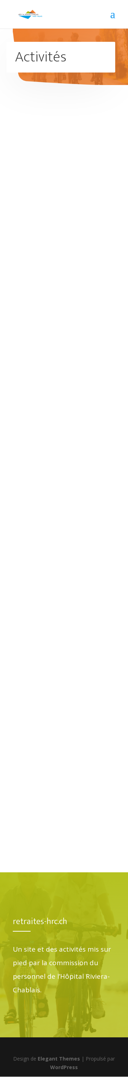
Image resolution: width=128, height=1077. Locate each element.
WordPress (64, 1067)
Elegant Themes (59, 1058)
